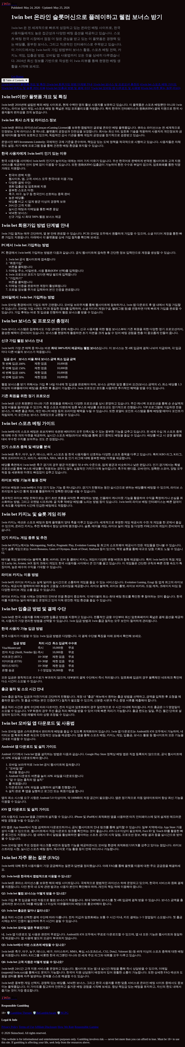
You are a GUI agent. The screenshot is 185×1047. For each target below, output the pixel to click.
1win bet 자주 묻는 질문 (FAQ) (160, 88)
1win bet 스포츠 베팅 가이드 (158, 84)
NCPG (62, 1012)
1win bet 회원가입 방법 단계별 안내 (69, 84)
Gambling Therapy (19, 1012)
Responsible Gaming (86, 1026)
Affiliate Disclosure (46, 1026)
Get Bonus (17, 76)
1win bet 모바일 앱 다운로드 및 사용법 (115, 88)
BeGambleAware (44, 1012)
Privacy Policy (9, 1026)
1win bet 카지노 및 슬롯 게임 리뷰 (23, 88)
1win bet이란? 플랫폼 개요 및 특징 (23, 84)
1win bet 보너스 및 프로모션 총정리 (116, 84)
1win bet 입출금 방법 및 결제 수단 (68, 88)
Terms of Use (26, 1026)
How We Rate (66, 1026)
